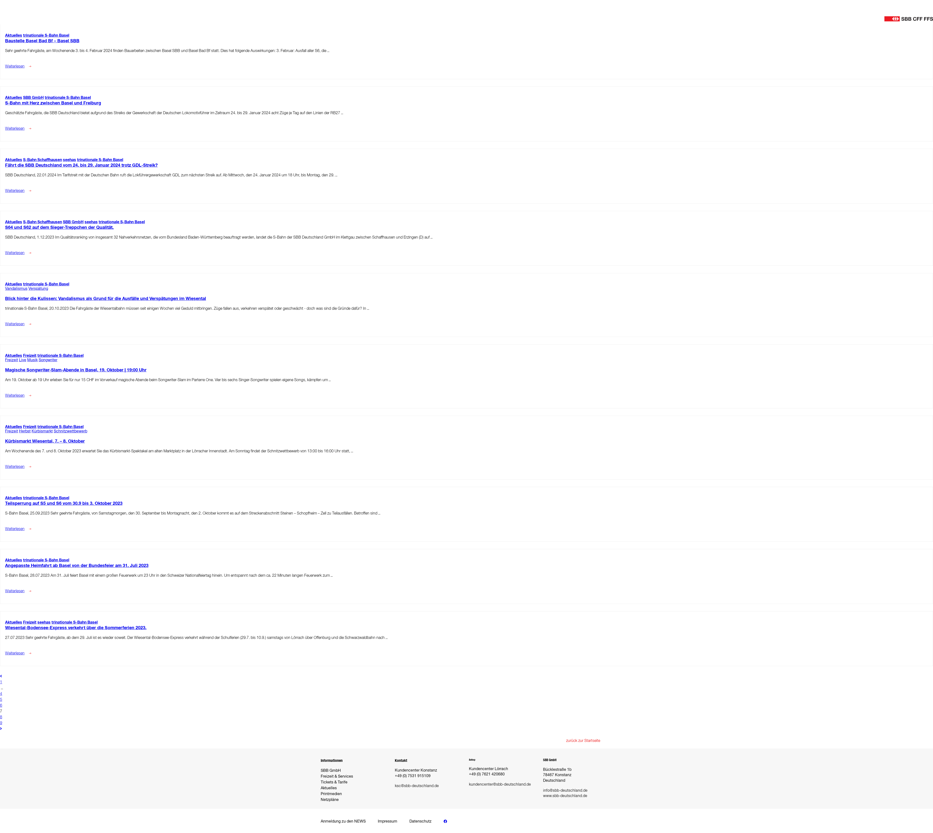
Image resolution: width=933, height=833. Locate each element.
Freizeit (29, 355)
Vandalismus (16, 288)
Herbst (25, 431)
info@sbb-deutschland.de (565, 790)
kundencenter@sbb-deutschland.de (500, 784)
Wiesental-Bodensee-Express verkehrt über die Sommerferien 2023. (76, 627)
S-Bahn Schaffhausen (42, 160)
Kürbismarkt (42, 431)
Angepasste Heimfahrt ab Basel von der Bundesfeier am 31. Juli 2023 (76, 565)
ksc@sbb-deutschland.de (417, 786)
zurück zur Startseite (583, 741)
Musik (32, 360)
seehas (69, 160)
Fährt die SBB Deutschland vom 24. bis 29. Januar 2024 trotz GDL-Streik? (81, 165)
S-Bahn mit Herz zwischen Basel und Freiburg (53, 103)
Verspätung (38, 288)
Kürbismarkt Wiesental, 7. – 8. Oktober (45, 441)
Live (22, 360)
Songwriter (48, 360)
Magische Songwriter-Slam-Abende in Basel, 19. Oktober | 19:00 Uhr (76, 370)
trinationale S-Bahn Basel (46, 35)
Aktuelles (13, 35)
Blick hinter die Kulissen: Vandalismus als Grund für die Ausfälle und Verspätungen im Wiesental (105, 298)
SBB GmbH (33, 97)
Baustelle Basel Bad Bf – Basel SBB (42, 40)
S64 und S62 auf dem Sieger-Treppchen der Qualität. (59, 227)
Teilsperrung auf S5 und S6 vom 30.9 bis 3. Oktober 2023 (63, 503)
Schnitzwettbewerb (70, 431)
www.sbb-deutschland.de (565, 796)
